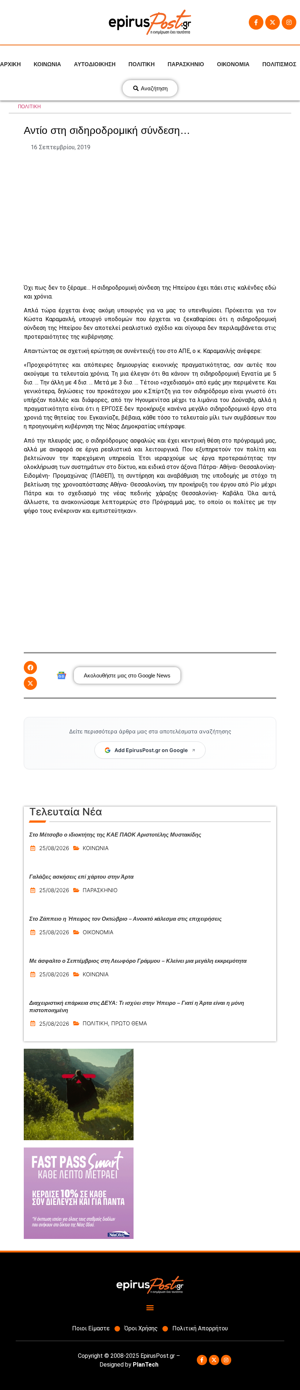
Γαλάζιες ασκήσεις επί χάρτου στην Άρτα (81, 877)
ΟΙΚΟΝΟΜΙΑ (233, 64)
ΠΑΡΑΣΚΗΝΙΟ (186, 64)
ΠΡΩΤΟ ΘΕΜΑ (129, 1023)
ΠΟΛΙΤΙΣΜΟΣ (279, 64)
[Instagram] (289, 22)
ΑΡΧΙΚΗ (10, 64)
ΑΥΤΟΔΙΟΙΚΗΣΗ (95, 64)
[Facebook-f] (256, 22)
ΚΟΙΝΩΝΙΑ (47, 64)
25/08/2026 (54, 848)
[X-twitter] (272, 22)
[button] (30, 667)
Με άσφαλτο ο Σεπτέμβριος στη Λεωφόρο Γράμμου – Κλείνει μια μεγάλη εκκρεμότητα (138, 961)
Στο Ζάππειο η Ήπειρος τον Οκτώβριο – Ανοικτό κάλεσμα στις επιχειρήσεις (125, 919)
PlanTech (145, 1364)
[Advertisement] (150, 217)
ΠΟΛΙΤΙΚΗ (141, 64)
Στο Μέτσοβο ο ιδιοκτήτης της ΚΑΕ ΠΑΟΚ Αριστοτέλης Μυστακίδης (115, 834)
